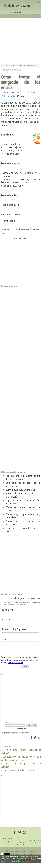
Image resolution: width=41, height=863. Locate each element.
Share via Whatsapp (30, 92)
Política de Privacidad (20, 844)
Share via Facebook (11, 92)
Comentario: (8, 639)
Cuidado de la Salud (17, 6)
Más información (26, 861)
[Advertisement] (20, 39)
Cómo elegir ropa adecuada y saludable (22, 516)
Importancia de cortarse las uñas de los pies (22, 502)
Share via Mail (25, 96)
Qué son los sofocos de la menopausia (22, 484)
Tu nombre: (8, 610)
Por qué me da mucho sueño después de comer (22, 477)
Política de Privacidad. (15, 662)
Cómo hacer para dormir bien (20, 490)
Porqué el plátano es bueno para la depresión (22, 495)
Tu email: (7, 620)
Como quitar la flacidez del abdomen (22, 523)
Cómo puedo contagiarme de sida (19, 770)
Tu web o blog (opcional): (15, 629)
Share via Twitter (9, 96)
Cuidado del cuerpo (11, 70)
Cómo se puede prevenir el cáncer (22, 509)
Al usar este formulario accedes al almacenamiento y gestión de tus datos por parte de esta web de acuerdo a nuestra (20, 660)
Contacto (20, 840)
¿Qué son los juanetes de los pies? (22, 530)
